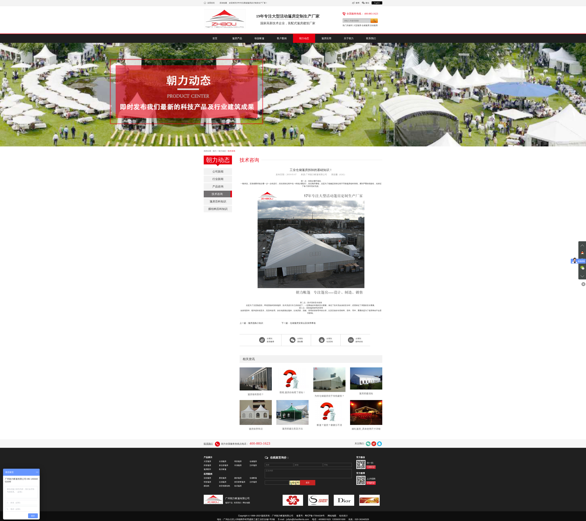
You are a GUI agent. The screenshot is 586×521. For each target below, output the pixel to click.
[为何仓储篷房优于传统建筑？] (329, 379)
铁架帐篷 (259, 38)
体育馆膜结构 (224, 486)
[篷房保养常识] (256, 412)
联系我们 (371, 38)
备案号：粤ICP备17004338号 (310, 515)
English (377, 3)
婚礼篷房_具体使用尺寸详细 (366, 429)
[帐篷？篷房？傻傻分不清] (329, 410)
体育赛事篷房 (239, 482)
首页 (214, 38)
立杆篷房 (253, 465)
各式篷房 (238, 486)
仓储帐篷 (253, 478)
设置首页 (211, 3)
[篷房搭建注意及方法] (292, 412)
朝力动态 (304, 38)
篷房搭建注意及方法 (292, 429)
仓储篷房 (365, 25)
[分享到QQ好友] (379, 443)
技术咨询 (231, 151)
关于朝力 (349, 38)
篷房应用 (326, 38)
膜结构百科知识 (218, 208)
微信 (367, 3)
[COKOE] (293, 500)
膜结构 (206, 486)
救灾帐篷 (222, 469)
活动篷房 (374, 25)
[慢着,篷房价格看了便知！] (292, 378)
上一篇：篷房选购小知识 (251, 323)
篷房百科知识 (218, 201)
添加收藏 (223, 3)
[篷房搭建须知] (366, 378)
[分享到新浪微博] (373, 443)
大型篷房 (357, 25)
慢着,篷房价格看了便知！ (292, 392)
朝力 (215, 151)
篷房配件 (207, 469)
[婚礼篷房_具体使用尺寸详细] (366, 412)
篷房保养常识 (256, 429)
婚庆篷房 (238, 478)
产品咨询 (217, 186)
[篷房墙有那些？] (256, 379)
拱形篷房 (207, 465)
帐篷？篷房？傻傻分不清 (329, 425)
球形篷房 (238, 461)
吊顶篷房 (238, 465)
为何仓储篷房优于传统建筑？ (329, 396)
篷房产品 (237, 38)
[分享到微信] (368, 443)
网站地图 (246, 503)
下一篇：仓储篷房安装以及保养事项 (298, 323)
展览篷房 (222, 478)
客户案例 (282, 38)
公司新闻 (217, 171)
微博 (357, 3)
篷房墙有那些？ (256, 394)
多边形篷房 (223, 465)
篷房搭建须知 (366, 393)
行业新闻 (217, 179)
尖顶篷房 (222, 461)
